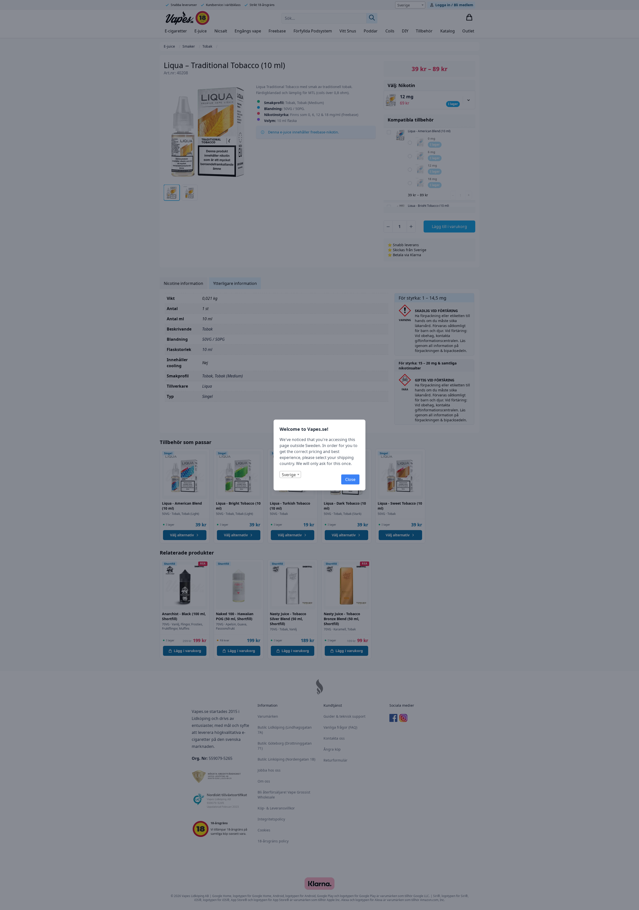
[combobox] (290, 474)
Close (350, 479)
